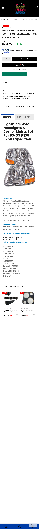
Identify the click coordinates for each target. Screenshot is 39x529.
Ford (24, 94)
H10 (30, 94)
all (12, 94)
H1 (27, 94)
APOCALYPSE (24, 308)
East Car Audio (6, 28)
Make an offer (14, 74)
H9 (4, 96)
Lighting (12, 98)
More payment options (19, 69)
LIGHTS (19, 98)
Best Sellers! (17, 94)
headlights (9, 96)
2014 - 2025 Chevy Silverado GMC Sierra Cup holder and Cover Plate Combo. (27, 313)
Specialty (25, 98)
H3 (33, 94)
